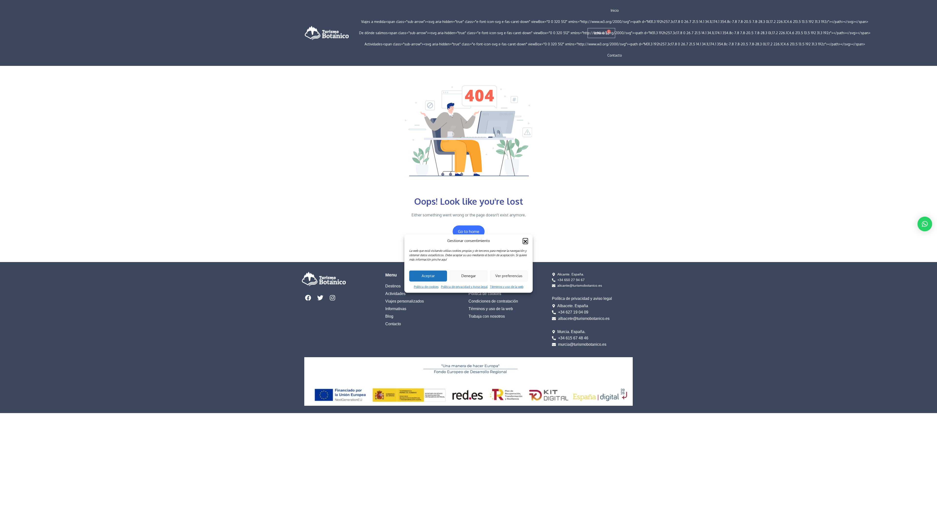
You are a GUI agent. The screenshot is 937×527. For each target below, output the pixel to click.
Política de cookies (426, 286)
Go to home (468, 231)
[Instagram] (332, 298)
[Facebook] (308, 298)
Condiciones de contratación (493, 301)
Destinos (393, 286)
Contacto (614, 55)
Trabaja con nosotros (486, 316)
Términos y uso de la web (506, 286)
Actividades (395, 294)
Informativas (395, 309)
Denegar (468, 276)
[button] (525, 240)
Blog (389, 316)
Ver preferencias (508, 276)
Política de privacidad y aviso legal (582, 298)
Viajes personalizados (404, 301)
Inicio (615, 10)
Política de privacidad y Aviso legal (464, 286)
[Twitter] (320, 298)
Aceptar (428, 276)
